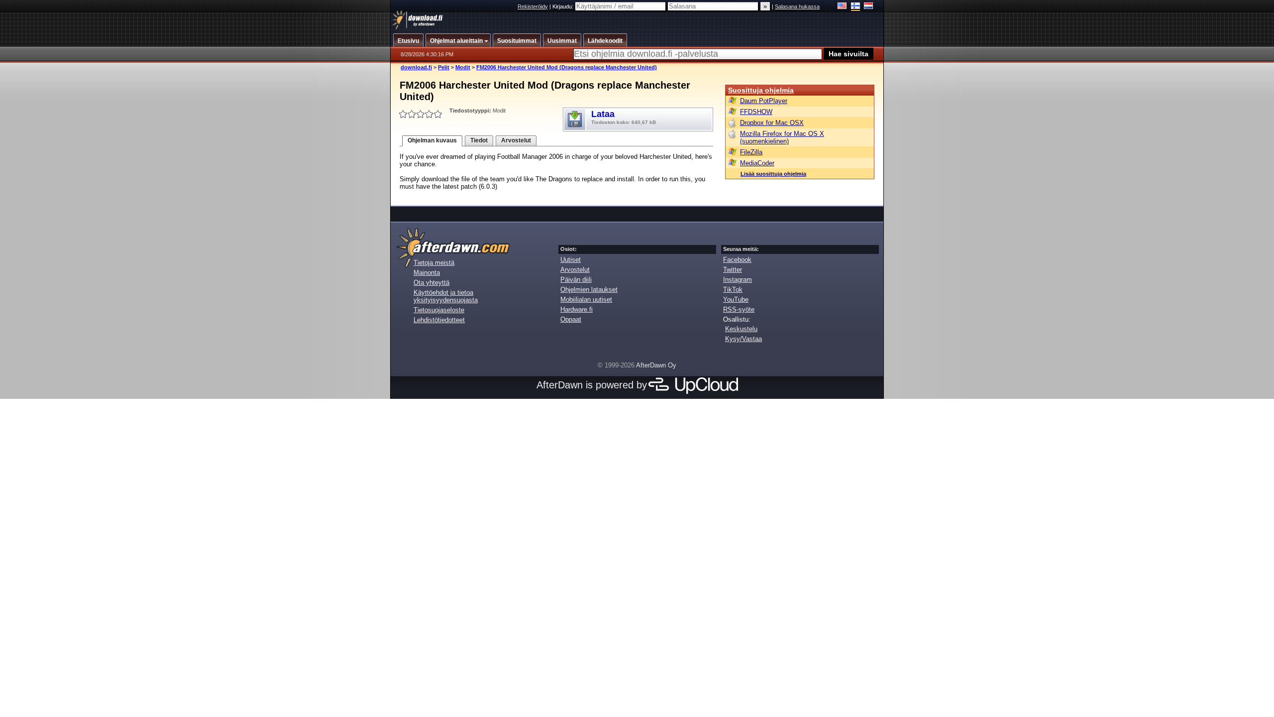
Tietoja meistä (434, 262)
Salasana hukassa (797, 6)
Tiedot (479, 140)
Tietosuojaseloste (439, 310)
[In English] (842, 6)
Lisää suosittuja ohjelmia (773, 174)
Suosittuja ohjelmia (761, 90)
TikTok (733, 289)
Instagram (737, 279)
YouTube (735, 299)
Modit (462, 67)
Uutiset (570, 259)
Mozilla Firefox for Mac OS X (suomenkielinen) (782, 137)
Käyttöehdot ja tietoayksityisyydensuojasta (446, 296)
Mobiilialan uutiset (586, 299)
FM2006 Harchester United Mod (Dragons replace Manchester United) (566, 67)
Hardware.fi (576, 309)
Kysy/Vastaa (743, 339)
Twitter (732, 269)
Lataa (623, 117)
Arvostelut (516, 140)
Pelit (443, 67)
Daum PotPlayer (763, 101)
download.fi (416, 67)
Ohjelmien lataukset (589, 289)
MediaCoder (757, 163)
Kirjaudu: (563, 6)
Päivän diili (576, 279)
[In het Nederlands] (868, 6)
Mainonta (427, 272)
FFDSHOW (756, 112)
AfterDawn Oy (656, 365)
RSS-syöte (738, 309)
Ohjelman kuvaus (432, 140)
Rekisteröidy (533, 6)
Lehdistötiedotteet (439, 320)
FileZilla (751, 152)
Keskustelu (741, 329)
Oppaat (570, 319)
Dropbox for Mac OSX (772, 122)
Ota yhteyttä (431, 282)
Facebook (737, 259)
